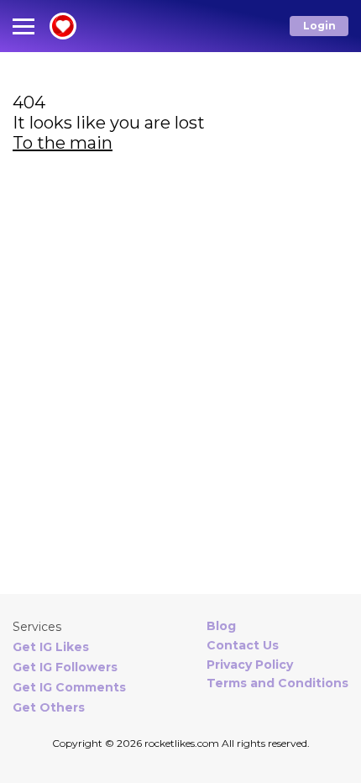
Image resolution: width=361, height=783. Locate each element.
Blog (221, 625)
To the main (62, 143)
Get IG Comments (69, 687)
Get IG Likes (51, 646)
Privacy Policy (250, 664)
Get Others (49, 707)
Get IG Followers (65, 667)
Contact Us (243, 645)
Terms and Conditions (277, 683)
